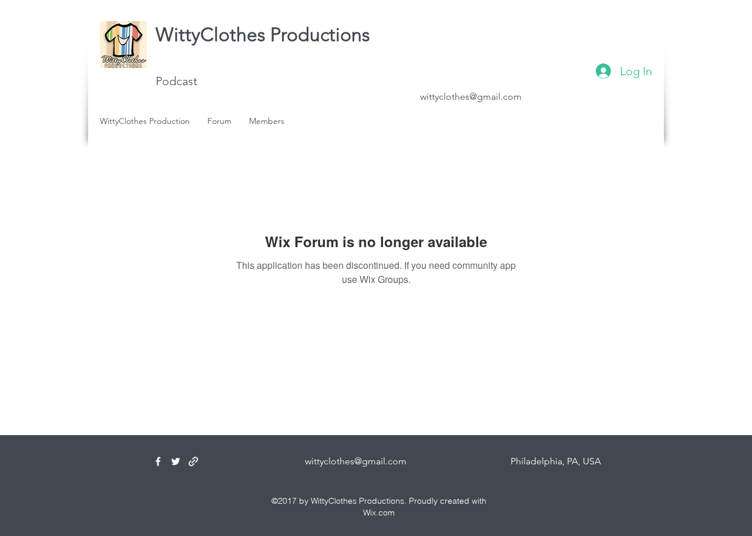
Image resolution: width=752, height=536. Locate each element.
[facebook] (158, 461)
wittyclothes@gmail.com (471, 96)
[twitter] (176, 461)
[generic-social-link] (193, 461)
